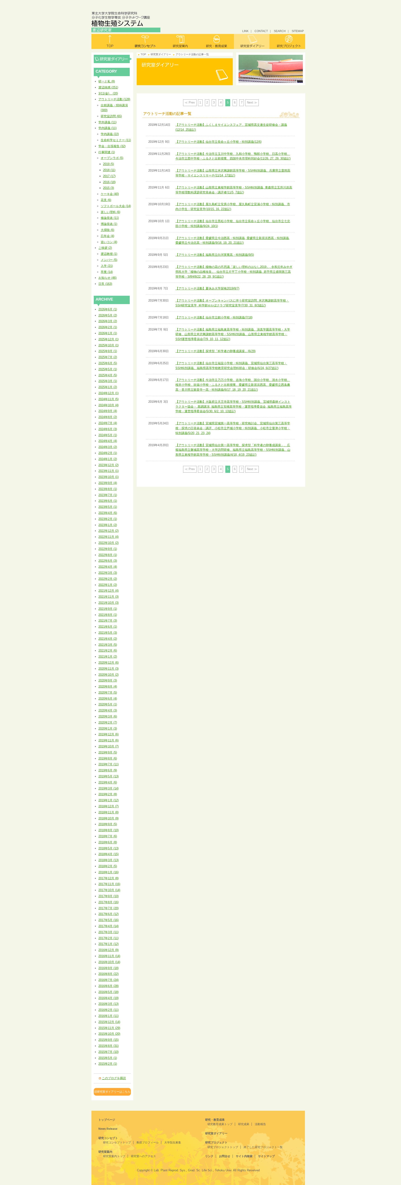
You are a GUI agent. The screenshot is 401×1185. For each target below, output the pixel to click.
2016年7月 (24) (108, 980)
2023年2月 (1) (107, 519)
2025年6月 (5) (107, 363)
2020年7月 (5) (107, 692)
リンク (209, 1156)
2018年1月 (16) (108, 872)
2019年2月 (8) (107, 794)
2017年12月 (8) (108, 878)
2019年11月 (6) (108, 740)
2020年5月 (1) (107, 704)
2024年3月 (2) (107, 447)
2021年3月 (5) (107, 644)
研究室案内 (180, 41)
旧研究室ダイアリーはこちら (112, 1091)
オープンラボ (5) (112, 158)
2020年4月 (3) (107, 710)
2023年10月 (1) (108, 477)
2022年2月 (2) (107, 579)
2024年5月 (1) (107, 435)
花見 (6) (106, 200)
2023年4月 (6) (107, 513)
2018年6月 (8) (107, 842)
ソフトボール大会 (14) (116, 206)
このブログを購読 (114, 1078)
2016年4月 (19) (108, 998)
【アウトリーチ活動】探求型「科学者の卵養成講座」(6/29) (215, 351)
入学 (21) (107, 266)
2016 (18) (109, 182)
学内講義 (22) (110, 134)
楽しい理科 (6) (110, 212)
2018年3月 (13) (108, 860)
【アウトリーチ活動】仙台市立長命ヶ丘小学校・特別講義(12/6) (218, 141)
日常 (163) (105, 284)
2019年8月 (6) (107, 758)
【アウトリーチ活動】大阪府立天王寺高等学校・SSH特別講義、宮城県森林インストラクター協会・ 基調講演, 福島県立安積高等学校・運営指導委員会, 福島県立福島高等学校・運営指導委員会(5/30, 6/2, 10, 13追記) (233, 406)
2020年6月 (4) (107, 698)
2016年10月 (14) (109, 962)
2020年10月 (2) (108, 674)
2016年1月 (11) (108, 1016)
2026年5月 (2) (107, 315)
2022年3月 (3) (107, 573)
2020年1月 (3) (107, 728)
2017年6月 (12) (108, 914)
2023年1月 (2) (107, 525)
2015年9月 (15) (108, 1040)
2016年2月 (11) (108, 1010)
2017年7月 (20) (108, 908)
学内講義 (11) (107, 128)
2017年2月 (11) (108, 938)
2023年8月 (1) (107, 489)
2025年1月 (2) (107, 387)
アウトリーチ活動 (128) (114, 99)
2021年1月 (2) (107, 656)
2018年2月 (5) (107, 866)
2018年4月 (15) (108, 854)
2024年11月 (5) (108, 399)
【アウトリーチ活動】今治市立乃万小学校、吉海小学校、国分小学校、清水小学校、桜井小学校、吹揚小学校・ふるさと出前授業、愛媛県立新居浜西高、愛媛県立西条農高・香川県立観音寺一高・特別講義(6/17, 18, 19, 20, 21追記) (232, 384)
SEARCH (280, 30)
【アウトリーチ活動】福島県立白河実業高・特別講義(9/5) (214, 254)
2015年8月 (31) (108, 1046)
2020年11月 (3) (108, 668)
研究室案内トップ (114, 1156)
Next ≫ (252, 102)
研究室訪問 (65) (111, 116)
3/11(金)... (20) (108, 93)
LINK (245, 30)
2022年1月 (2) (107, 585)
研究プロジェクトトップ (222, 1147)
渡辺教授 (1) (109, 254)
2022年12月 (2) (108, 530)
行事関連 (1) (106, 152)
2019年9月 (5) (107, 752)
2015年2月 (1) (107, 1063)
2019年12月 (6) (108, 734)
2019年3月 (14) (108, 788)
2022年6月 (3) (107, 560)
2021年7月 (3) (107, 620)
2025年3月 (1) (107, 381)
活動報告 (260, 1124)
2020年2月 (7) (107, 722)
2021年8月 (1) (107, 615)
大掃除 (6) (107, 230)
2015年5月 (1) (107, 1058)
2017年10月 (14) (109, 890)
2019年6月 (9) (107, 770)
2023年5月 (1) (107, 507)
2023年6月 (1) (107, 501)
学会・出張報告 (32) (112, 146)
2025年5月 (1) (107, 369)
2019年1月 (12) (108, 800)
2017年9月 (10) (108, 896)
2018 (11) (109, 170)
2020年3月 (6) (107, 716)
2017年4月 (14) (108, 926)
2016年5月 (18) (108, 992)
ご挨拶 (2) (105, 248)
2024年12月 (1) (108, 393)
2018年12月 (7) (108, 806)
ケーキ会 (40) (110, 194)
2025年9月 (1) (107, 351)
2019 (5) (108, 164)
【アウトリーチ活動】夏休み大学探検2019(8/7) (207, 288)
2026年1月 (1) (107, 333)
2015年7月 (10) (108, 1052)
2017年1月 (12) (108, 944)
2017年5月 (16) (108, 920)
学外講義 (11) (107, 122)
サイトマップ (266, 1156)
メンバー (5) (109, 260)
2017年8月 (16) (108, 902)
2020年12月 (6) (108, 662)
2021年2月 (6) (107, 650)
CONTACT (261, 30)
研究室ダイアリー (251, 41)
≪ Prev (190, 102)
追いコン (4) (109, 242)
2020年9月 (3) (107, 680)
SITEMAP (298, 30)
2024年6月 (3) (107, 429)
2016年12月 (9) (108, 950)
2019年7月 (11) (108, 764)
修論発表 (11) (110, 218)
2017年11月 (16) (109, 884)
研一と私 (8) (106, 81)
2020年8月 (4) (107, 686)
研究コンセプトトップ (117, 1142)
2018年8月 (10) (108, 830)
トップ (109, 41)
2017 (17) (109, 176)
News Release (107, 1128)
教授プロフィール (147, 1142)
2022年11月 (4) (108, 537)
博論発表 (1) (109, 224)
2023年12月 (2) (108, 465)
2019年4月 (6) (107, 782)
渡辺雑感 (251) (108, 87)
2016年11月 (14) (109, 956)
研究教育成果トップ (220, 1124)
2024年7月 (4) (107, 423)
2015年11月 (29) (109, 1028)
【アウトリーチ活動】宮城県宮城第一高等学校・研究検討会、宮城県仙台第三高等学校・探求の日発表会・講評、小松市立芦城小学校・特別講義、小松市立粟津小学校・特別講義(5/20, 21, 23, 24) (232, 428)
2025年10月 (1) (108, 345)
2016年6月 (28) (108, 986)
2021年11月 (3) (108, 596)
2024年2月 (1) (107, 453)
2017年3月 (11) (108, 932)
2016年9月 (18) (108, 968)
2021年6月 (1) (107, 626)
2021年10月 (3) (108, 602)
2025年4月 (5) (107, 375)
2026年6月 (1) (107, 309)
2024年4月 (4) (107, 441)
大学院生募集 (172, 1142)
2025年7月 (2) (107, 357)
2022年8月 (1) (107, 555)
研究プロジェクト (287, 41)
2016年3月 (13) (108, 1004)
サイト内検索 (244, 1156)
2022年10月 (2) (108, 543)
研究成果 (243, 1124)
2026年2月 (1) (107, 327)
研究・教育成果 (216, 41)
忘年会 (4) (107, 236)
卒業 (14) (107, 272)
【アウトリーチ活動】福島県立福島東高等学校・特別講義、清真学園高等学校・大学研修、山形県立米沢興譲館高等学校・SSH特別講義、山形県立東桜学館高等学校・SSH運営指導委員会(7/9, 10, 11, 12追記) (232, 334)
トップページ (106, 1119)
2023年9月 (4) (107, 483)
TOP (143, 54)
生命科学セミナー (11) (116, 140)
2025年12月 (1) (108, 339)
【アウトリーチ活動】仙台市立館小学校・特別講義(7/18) (213, 317)
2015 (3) (108, 188)
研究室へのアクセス (143, 1156)
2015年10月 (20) (109, 1034)
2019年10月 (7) (108, 746)
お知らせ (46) (107, 277)
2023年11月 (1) (108, 471)
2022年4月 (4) (107, 566)
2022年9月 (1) (107, 549)
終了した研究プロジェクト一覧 (263, 1147)
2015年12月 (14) (109, 1022)
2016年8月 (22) (108, 974)
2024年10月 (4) (108, 405)
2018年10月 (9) (108, 818)
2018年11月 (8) (108, 812)
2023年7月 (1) (107, 495)
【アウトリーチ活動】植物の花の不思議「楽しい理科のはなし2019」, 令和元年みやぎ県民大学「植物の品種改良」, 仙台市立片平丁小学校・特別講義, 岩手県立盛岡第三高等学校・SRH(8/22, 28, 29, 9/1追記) (233, 271)
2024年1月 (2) (107, 459)
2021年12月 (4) (108, 590)
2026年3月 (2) (107, 321)
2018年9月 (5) (107, 824)
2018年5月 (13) (108, 848)
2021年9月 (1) (107, 608)
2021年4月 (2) (107, 638)
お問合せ (224, 1156)
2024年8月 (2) (107, 417)
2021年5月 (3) (107, 632)
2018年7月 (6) (107, 836)
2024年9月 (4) (107, 411)
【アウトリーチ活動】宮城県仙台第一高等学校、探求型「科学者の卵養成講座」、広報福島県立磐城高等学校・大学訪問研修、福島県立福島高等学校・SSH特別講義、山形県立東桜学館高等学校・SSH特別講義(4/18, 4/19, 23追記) (232, 450)
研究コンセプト (145, 41)
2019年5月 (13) (108, 776)
